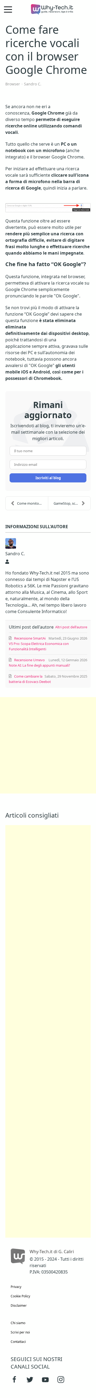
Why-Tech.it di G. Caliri (52, 1252)
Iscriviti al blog (48, 477)
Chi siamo (18, 1323)
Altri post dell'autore (71, 627)
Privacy (16, 1286)
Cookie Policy (20, 1296)
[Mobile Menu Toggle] (8, 9)
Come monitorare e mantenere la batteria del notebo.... (32, 503)
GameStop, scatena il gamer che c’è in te (72, 503)
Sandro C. (32, 83)
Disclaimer (19, 1305)
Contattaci (18, 1341)
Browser (12, 84)
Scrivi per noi (20, 1332)
